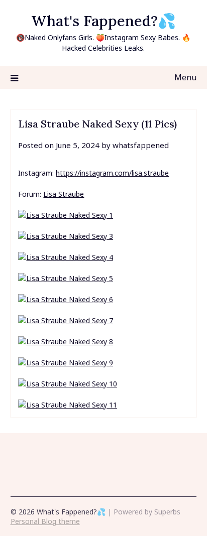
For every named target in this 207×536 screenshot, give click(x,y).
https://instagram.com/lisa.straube (112, 173)
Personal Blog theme (45, 521)
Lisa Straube (63, 194)
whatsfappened (141, 145)
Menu (185, 77)
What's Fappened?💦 (103, 21)
